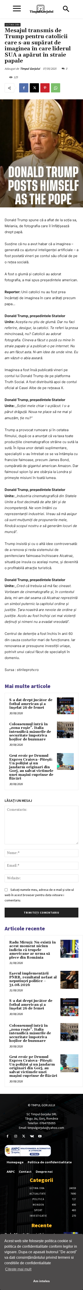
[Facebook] (23, 87)
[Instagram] (15, 1136)
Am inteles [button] (41, 1281)
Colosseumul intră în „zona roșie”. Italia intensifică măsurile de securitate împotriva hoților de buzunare (30, 732)
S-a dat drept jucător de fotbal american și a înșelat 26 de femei (30, 704)
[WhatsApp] (55, 87)
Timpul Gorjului (30, 69)
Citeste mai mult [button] (18, 1269)
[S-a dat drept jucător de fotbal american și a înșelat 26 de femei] (65, 705)
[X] (34, 87)
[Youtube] (40, 1136)
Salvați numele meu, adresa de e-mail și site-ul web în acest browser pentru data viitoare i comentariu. (39, 895)
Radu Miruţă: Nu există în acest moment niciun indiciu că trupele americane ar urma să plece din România (32, 950)
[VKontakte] (32, 1136)
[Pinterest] (45, 87)
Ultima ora (13, 24)
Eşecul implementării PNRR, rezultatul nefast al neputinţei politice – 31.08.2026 (33, 979)
